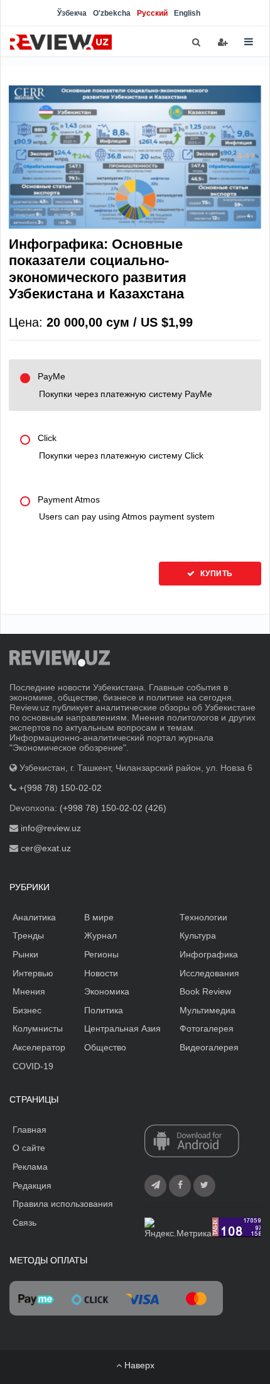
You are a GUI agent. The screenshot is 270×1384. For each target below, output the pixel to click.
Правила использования (63, 1204)
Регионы (101, 954)
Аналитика (34, 917)
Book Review (205, 991)
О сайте (29, 1148)
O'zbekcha (112, 13)
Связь (24, 1223)
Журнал (100, 935)
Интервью (33, 973)
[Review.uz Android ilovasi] (191, 1142)
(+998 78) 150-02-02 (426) (113, 808)
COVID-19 (33, 1066)
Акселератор (39, 1047)
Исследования (209, 973)
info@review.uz (51, 828)
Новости (101, 973)
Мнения (29, 991)
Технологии (203, 917)
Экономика (106, 991)
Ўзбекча (72, 13)
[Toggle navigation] (248, 42)
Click (120, 446)
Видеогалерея (209, 1047)
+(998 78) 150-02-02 (60, 788)
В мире (99, 917)
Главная (29, 1130)
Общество (105, 1047)
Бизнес (27, 1010)
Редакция (32, 1185)
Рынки (25, 954)
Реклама (30, 1167)
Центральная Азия (122, 1028)
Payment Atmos (126, 508)
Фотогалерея (207, 1028)
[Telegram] (155, 1186)
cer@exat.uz (46, 848)
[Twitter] (204, 1186)
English (187, 13)
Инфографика (209, 954)
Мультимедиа (207, 1010)
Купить (215, 573)
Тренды (28, 935)
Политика (103, 1010)
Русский (152, 13)
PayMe (125, 385)
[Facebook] (180, 1186)
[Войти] (223, 42)
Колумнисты (38, 1028)
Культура (198, 935)
